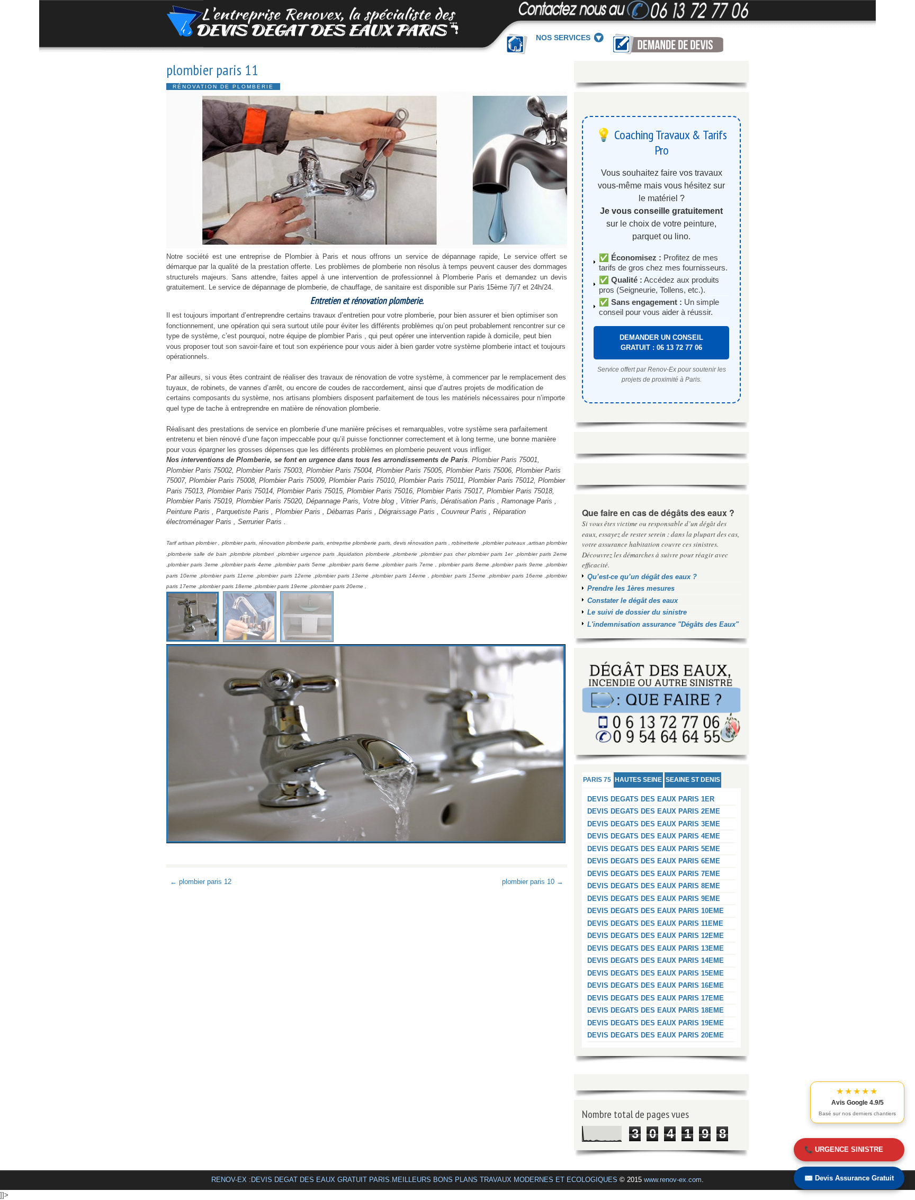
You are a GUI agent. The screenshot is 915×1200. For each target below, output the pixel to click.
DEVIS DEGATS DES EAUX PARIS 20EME (655, 1035)
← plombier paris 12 (200, 882)
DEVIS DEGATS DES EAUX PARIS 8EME (653, 886)
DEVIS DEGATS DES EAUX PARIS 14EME (655, 960)
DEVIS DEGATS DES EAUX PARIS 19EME (655, 1023)
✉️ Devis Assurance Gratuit (849, 1178)
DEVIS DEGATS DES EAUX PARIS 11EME (655, 923)
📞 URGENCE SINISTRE (843, 1149)
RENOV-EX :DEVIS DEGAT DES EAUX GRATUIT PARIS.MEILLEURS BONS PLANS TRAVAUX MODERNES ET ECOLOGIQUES (414, 1180)
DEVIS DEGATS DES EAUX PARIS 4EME (653, 836)
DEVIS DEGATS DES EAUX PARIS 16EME (655, 985)
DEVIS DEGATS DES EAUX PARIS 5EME (653, 849)
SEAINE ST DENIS (693, 779)
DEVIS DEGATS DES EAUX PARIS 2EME (653, 811)
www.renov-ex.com (673, 1180)
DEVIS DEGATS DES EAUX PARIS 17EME (655, 998)
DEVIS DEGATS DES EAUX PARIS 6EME (653, 861)
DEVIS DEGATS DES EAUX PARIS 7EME (653, 874)
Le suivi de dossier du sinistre (637, 612)
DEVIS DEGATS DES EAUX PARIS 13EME (655, 948)
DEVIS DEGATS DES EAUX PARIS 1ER (650, 799)
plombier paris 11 (212, 70)
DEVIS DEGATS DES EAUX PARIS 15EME (655, 973)
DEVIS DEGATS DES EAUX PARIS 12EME (655, 936)
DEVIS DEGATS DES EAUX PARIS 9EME (653, 899)
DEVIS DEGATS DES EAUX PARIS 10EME (655, 911)
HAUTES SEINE (638, 779)
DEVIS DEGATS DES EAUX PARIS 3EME (653, 824)
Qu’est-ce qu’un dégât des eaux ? (642, 577)
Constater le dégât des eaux (632, 600)
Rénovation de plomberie (223, 86)
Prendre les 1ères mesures (631, 588)
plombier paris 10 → (532, 882)
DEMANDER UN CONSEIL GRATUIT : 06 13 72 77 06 (661, 342)
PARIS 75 (597, 779)
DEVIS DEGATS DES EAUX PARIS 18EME (655, 1010)
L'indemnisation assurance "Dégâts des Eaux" (663, 624)
